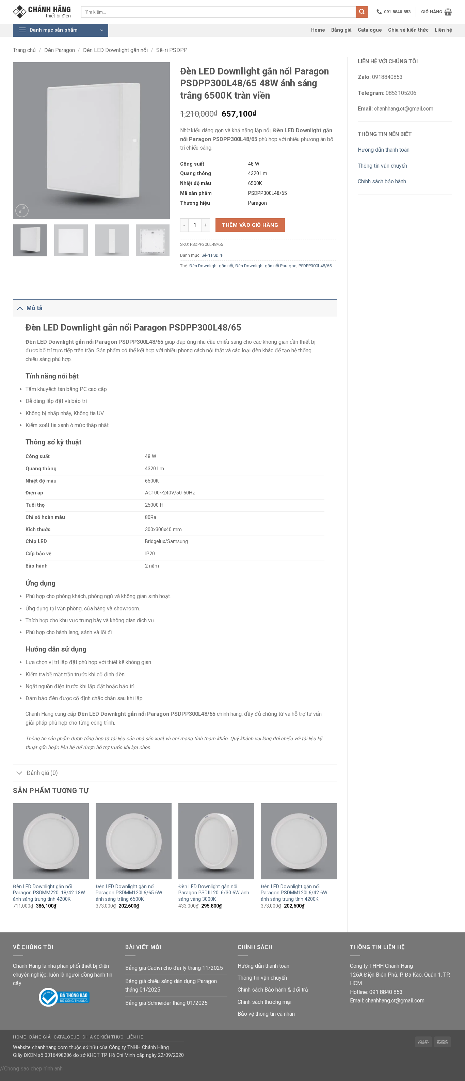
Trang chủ (24, 50)
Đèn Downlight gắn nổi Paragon (265, 265)
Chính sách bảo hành (382, 181)
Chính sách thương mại (264, 1002)
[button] (436, 11)
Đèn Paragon (59, 50)
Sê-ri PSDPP (172, 50)
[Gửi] (362, 12)
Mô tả (34, 308)
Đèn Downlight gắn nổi (211, 265)
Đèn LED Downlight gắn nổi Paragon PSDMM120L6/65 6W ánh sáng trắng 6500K (129, 893)
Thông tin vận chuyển (382, 166)
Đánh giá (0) (42, 773)
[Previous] (24, 140)
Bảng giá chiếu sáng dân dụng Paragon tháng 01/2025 (171, 985)
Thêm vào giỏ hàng (250, 225)
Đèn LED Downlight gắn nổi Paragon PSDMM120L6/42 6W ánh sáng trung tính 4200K (294, 893)
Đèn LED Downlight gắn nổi (115, 50)
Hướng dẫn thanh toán (384, 150)
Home (318, 30)
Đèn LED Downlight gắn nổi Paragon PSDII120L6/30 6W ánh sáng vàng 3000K (213, 893)
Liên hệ (443, 30)
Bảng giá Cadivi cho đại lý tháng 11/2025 (174, 968)
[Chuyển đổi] (19, 308)
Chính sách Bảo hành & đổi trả (273, 989)
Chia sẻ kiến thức (408, 30)
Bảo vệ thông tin (257, 1014)
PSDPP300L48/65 (315, 265)
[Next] (158, 140)
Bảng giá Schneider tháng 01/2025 (166, 1003)
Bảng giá (341, 30)
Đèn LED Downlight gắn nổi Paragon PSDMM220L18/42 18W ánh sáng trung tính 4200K (49, 893)
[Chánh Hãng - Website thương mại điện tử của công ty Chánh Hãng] (42, 12)
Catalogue (370, 30)
